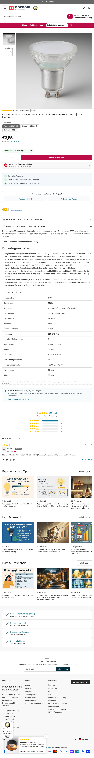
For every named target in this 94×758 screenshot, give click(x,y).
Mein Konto (30, 688)
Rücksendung (53, 706)
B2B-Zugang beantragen (18, 399)
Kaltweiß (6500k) (10, 130)
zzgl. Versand (14, 141)
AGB (50, 691)
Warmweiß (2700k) (11, 126)
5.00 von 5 (53, 413)
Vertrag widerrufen (80, 682)
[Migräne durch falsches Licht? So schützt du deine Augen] (18, 578)
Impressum (52, 688)
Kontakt (28, 685)
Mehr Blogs (83, 471)
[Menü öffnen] (4, 7)
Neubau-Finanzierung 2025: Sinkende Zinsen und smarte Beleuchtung (51, 551)
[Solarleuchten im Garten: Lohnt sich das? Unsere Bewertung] (18, 532)
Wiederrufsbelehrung (57, 697)
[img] (6, 445)
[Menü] (11, 722)
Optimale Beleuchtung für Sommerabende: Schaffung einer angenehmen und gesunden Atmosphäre (53, 597)
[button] (7, 110)
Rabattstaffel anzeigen (57, 24)
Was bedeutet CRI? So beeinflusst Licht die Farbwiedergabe (17, 505)
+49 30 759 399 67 (47, 2)
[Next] (88, 71)
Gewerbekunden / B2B (34, 703)
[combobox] (37, 16)
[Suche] (70, 16)
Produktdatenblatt (16, 211)
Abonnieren (63, 669)
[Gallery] (47, 71)
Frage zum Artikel (25, 199)
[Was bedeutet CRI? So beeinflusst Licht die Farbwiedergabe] (18, 487)
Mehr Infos (5, 383)
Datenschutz (53, 694)
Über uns (52, 685)
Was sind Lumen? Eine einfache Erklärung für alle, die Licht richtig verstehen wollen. (52, 505)
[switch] (7, 736)
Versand (28, 691)
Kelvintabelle (30, 701)
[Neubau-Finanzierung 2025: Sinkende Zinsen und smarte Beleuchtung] (53, 532)
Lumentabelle (30, 697)
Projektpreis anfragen (69, 199)
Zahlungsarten (31, 694)
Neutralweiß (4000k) (29, 126)
